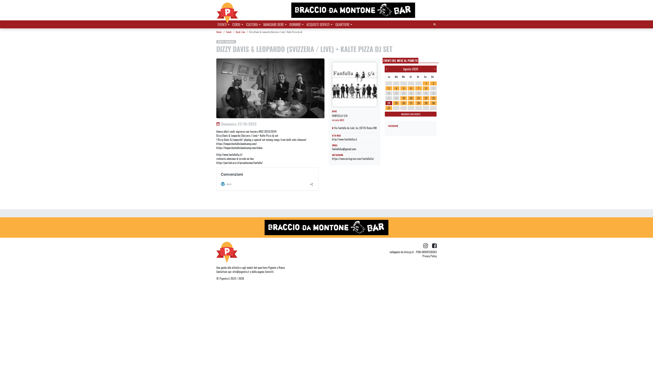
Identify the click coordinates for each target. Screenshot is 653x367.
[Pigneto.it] (227, 10)
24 (388, 103)
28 (418, 103)
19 (404, 98)
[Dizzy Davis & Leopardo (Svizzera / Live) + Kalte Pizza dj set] (270, 88)
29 (426, 103)
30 (433, 103)
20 (411, 98)
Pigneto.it (225, 278)
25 (396, 103)
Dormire (295, 24)
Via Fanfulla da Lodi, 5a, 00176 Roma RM (355, 128)
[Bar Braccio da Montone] (363, 10)
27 (411, 103)
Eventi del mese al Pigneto (400, 61)
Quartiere (342, 24)
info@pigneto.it (240, 272)
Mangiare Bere (273, 24)
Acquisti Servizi (318, 24)
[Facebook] (434, 246)
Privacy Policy (429, 256)
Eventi (222, 24)
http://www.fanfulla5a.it (344, 139)
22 (426, 98)
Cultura (252, 24)
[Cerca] (434, 24)
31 (389, 108)
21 (418, 98)
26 (403, 103)
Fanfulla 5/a (340, 115)
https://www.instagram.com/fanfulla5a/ (353, 159)
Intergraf (409, 252)
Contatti (269, 272)
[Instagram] (427, 246)
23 (433, 98)
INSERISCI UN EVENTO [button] (410, 114)
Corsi (236, 24)
